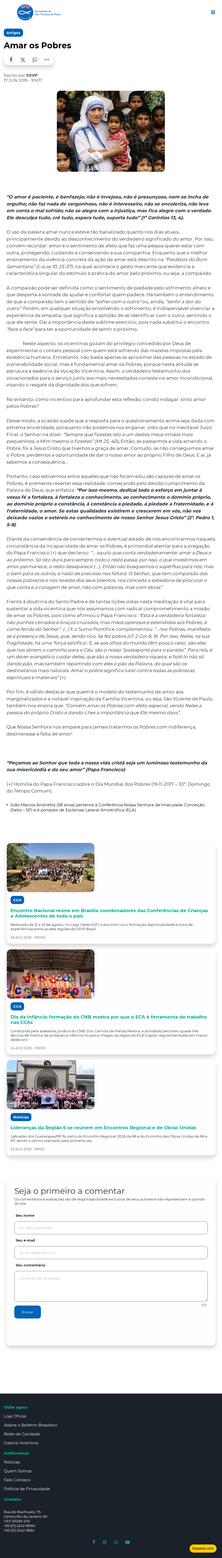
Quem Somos (17, 1470)
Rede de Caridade (22, 1433)
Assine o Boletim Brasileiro (30, 1425)
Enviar (27, 1312)
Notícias (12, 1462)
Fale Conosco (17, 1479)
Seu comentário (30, 1265)
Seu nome (25, 1215)
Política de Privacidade (27, 1488)
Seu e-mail (25, 1240)
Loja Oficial (15, 1416)
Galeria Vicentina (21, 1442)
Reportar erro (203, 1548)
